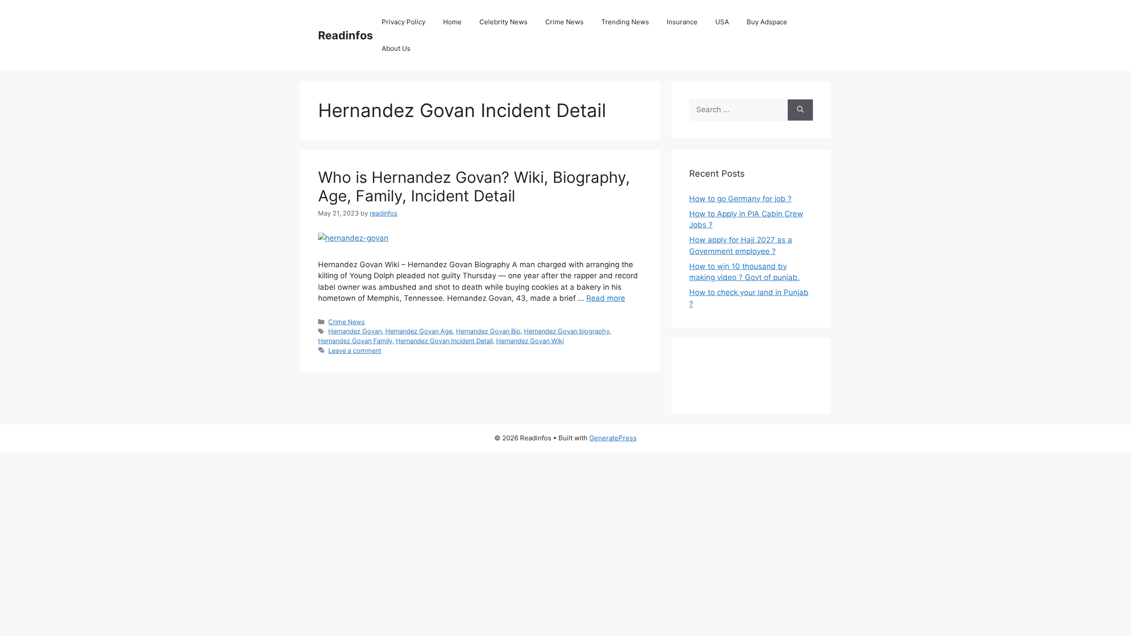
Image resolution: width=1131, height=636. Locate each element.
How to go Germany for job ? (740, 198)
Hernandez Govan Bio (488, 331)
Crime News (564, 22)
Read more (605, 298)
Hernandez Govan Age (418, 331)
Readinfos (345, 35)
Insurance (682, 22)
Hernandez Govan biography (567, 331)
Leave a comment (354, 350)
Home (452, 22)
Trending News (625, 22)
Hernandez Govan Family (355, 340)
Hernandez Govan (355, 331)
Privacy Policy (403, 22)
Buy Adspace (767, 22)
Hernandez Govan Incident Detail (444, 340)
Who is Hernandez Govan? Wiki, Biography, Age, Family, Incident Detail (474, 186)
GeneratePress (613, 438)
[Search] (800, 110)
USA (722, 22)
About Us (396, 48)
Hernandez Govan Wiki (530, 340)
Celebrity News (503, 22)
